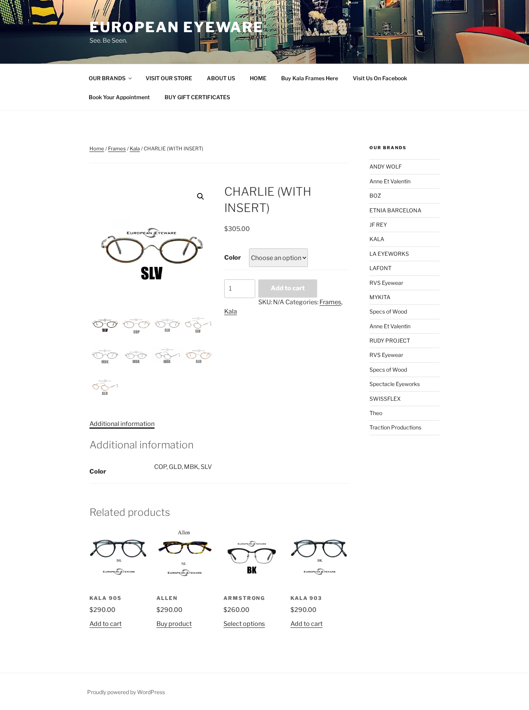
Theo (375, 413)
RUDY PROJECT (389, 340)
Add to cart (288, 288)
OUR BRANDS (107, 78)
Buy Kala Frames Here (309, 78)
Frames (117, 148)
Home (96, 148)
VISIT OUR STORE (169, 78)
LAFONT (380, 268)
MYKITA (379, 297)
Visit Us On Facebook (380, 78)
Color (232, 257)
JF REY (378, 224)
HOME (258, 78)
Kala (135, 148)
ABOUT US (221, 78)
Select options (244, 623)
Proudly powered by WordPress (126, 692)
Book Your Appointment (119, 97)
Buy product (174, 623)
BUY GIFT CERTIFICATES (197, 97)
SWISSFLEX (385, 398)
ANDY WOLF (385, 166)
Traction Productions (395, 427)
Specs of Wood (388, 311)
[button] (201, 196)
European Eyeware (176, 27)
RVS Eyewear (386, 282)
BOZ (375, 195)
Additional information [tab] (122, 423)
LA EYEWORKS (389, 253)
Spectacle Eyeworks (394, 384)
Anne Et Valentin (389, 181)
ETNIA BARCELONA (395, 210)
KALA (376, 239)
